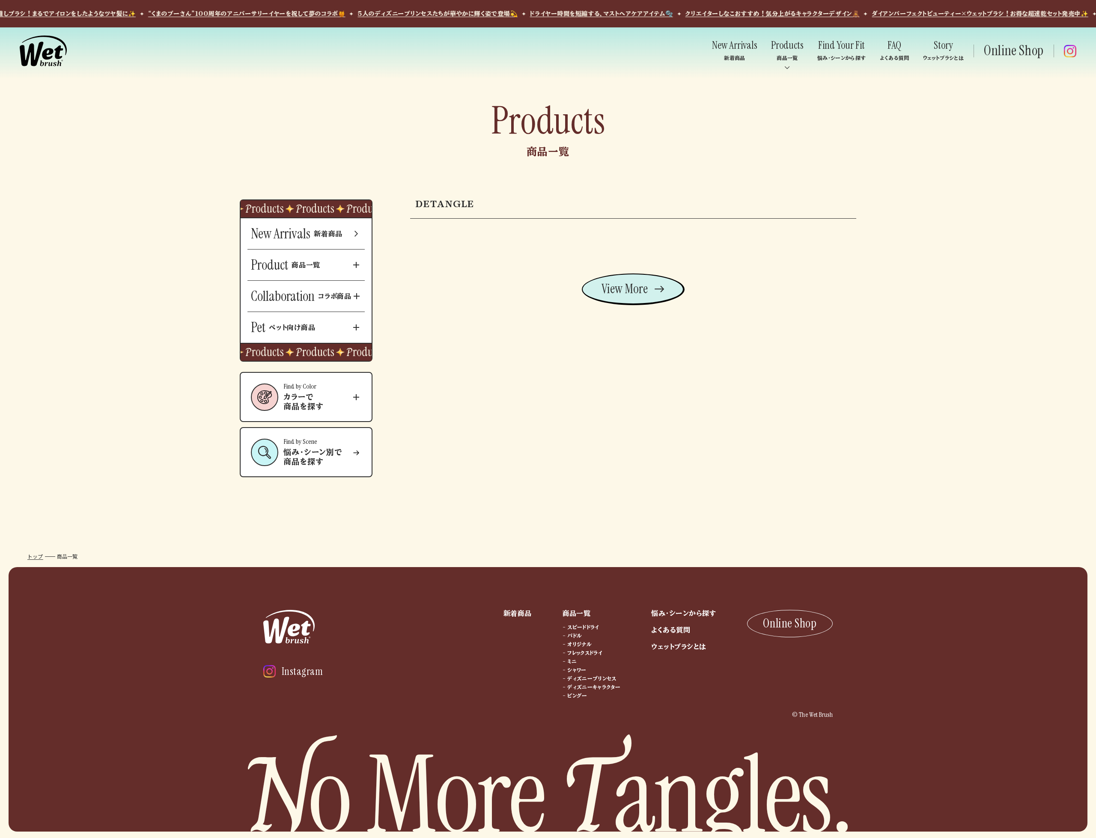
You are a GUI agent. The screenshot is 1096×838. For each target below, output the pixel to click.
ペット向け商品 (283, 327)
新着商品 (296, 234)
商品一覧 (285, 265)
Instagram (302, 671)
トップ (35, 556)
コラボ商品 (301, 296)
